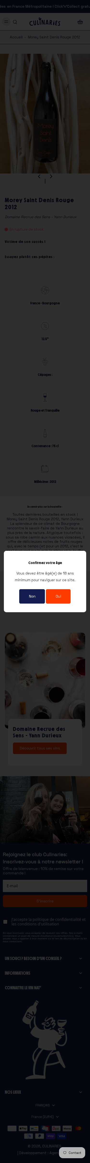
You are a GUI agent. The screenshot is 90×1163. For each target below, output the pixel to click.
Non (32, 596)
